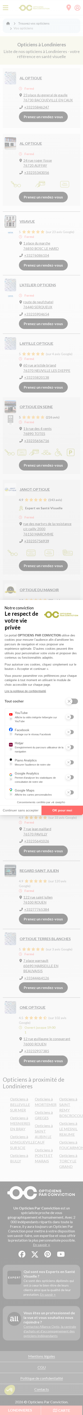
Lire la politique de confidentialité (25, 691)
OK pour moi (62, 810)
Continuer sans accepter (21, 810)
